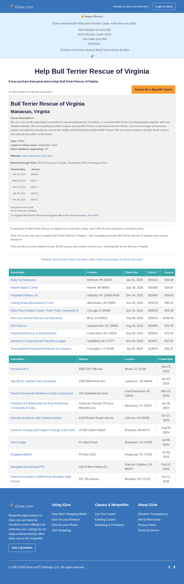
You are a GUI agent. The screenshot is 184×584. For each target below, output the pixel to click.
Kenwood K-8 (19, 369)
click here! (93, 215)
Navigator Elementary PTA (28, 466)
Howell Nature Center (24, 287)
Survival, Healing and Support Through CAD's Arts (43, 430)
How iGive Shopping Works (69, 514)
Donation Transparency (153, 514)
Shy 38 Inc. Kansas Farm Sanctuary (33, 381)
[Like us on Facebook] (174, 567)
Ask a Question (22, 547)
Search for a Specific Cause (153, 89)
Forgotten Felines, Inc (24, 295)
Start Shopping (61, 530)
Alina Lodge (18, 442)
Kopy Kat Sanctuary (23, 279)
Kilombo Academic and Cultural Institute (36, 417)
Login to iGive (163, 6)
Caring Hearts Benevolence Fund (32, 302)
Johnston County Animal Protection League (38, 341)
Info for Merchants (149, 519)
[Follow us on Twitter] (169, 567)
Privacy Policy (147, 524)
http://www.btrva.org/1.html (37, 155)
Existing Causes (105, 519)
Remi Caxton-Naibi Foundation (70, 259)
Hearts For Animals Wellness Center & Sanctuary (42, 393)
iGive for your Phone (65, 524)
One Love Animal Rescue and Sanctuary (36, 318)
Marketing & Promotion (109, 524)
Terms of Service (148, 530)
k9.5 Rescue (19, 325)
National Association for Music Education (120, 259)
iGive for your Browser (66, 519)
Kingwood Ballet (21, 454)
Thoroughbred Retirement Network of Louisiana (41, 348)
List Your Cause (105, 514)
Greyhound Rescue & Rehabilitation (34, 333)
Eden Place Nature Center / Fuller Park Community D (45, 310)
